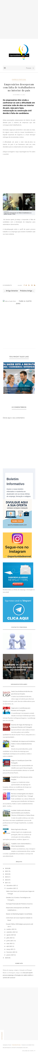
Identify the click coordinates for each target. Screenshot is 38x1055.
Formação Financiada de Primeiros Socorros (19, 904)
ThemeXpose (16, 1045)
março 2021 (9, 949)
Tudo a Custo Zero (24, 302)
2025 (6, 871)
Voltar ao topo (28, 1050)
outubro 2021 (10, 929)
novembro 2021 (11, 888)
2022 (6, 880)
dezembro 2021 (11, 885)
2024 (6, 874)
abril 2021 (9, 946)
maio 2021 (9, 943)
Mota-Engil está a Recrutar (19, 829)
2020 (6, 958)
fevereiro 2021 (10, 952)
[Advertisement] (19, 19)
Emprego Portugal (19, 79)
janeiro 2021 (10, 955)
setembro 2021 (11, 932)
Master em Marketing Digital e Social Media (19, 914)
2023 (6, 877)
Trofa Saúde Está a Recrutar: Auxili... (17, 390)
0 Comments (7, 285)
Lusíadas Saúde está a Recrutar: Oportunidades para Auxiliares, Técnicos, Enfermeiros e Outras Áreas (22, 812)
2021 (6, 883)
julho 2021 (9, 938)
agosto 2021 (10, 935)
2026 (6, 868)
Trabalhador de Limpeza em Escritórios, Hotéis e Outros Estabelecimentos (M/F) (23, 743)
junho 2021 (9, 941)
